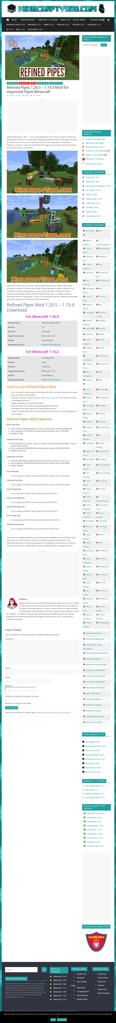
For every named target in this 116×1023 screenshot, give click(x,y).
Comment (9, 639)
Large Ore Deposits (93, 699)
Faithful (101, 985)
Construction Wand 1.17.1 (95, 797)
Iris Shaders (90, 443)
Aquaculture (87, 360)
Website (8, 686)
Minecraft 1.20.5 (59, 976)
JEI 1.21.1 (9, 29)
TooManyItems (83, 991)
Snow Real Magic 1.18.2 (94, 755)
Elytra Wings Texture (94, 164)
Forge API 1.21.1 (63, 25)
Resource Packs (27, 20)
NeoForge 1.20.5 (92, 182)
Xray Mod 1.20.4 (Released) (96, 151)
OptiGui (101, 348)
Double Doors (103, 451)
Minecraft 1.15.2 (59, 996)
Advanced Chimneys (94, 711)
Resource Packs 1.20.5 (94, 147)
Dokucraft (102, 981)
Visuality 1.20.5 (92, 207)
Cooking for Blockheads (95, 670)
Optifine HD (81, 974)
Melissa (26, 95)
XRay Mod (81, 988)
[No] (113, 1017)
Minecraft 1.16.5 (60, 992)
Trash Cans (103, 527)
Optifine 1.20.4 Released (95, 155)
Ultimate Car (103, 599)
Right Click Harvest (93, 693)
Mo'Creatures (82, 995)
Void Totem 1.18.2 (92, 750)
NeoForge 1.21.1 (34, 25)
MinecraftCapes (102, 501)
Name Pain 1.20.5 (93, 203)
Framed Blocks (104, 427)
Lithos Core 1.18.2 (94, 830)
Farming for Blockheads (95, 682)
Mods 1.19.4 (65, 20)
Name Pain (103, 559)
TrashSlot (89, 334)
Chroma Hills (103, 978)
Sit (100, 435)
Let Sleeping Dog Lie (93, 659)
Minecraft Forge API (50, 398)
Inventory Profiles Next (95, 639)
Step (100, 380)
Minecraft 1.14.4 (59, 999)
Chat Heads (103, 521)
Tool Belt (89, 422)
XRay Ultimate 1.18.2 (95, 813)
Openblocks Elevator (94, 633)
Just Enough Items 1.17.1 (95, 786)
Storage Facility (43, 83)
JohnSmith (102, 974)
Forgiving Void (104, 465)
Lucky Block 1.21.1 (35, 29)
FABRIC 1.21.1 (49, 25)
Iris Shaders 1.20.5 (93, 190)
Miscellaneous (12, 83)
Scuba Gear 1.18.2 (92, 763)
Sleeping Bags (104, 623)
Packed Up (102, 459)
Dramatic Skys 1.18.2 (95, 846)
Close (53, 1020)
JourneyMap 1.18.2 (92, 742)
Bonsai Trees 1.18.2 (92, 772)
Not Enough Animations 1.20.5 (98, 186)
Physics (101, 535)
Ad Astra (102, 389)
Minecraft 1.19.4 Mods (95, 159)
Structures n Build (56, 83)
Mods (14, 20)
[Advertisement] (42, 117)
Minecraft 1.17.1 (60, 988)
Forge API (81, 978)
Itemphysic (103, 406)
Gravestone (103, 575)
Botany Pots (103, 356)
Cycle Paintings (104, 473)
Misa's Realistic (104, 993)
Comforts (102, 414)
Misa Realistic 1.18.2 (95, 826)
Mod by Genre (79, 20)
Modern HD (102, 989)
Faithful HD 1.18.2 (94, 817)
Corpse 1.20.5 (91, 212)
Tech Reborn (103, 551)
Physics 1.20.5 (91, 194)
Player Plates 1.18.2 (92, 768)
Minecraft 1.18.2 (60, 984)
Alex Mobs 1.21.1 (94, 25)
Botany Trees (103, 364)
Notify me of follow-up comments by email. (22, 696)
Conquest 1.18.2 (93, 842)
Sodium (101, 340)
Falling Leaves (104, 567)
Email (8, 677)
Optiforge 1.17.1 (91, 790)
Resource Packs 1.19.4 (15, 25)
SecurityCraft (103, 398)
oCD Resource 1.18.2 (95, 838)
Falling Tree (102, 591)
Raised (101, 334)
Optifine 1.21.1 (78, 25)
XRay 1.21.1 (20, 29)
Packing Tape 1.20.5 (94, 199)
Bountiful (102, 328)
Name (8, 668)
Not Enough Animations (95, 688)
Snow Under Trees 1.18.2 (95, 759)
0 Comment (36, 95)
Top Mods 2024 (95, 20)
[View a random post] (108, 19)
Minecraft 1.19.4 (60, 980)
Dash (100, 372)
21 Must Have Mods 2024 (95, 139)
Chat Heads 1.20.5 (93, 216)
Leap (100, 543)
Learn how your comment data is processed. (53, 712)
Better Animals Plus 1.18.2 (95, 746)
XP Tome (102, 489)
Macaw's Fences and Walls (96, 664)
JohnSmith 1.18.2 (94, 822)
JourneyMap (89, 459)
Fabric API (102, 583)
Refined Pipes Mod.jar (51, 344)
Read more (62, 1020)
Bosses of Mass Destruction (97, 653)
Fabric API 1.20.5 (92, 177)
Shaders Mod (82, 999)
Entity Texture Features (95, 676)
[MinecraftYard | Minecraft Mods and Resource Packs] (57, 5)
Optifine (88, 328)
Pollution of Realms (94, 705)
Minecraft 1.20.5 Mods (48, 20)
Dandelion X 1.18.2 (94, 834)
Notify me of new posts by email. (18, 703)
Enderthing (103, 481)
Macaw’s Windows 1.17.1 (94, 794)
